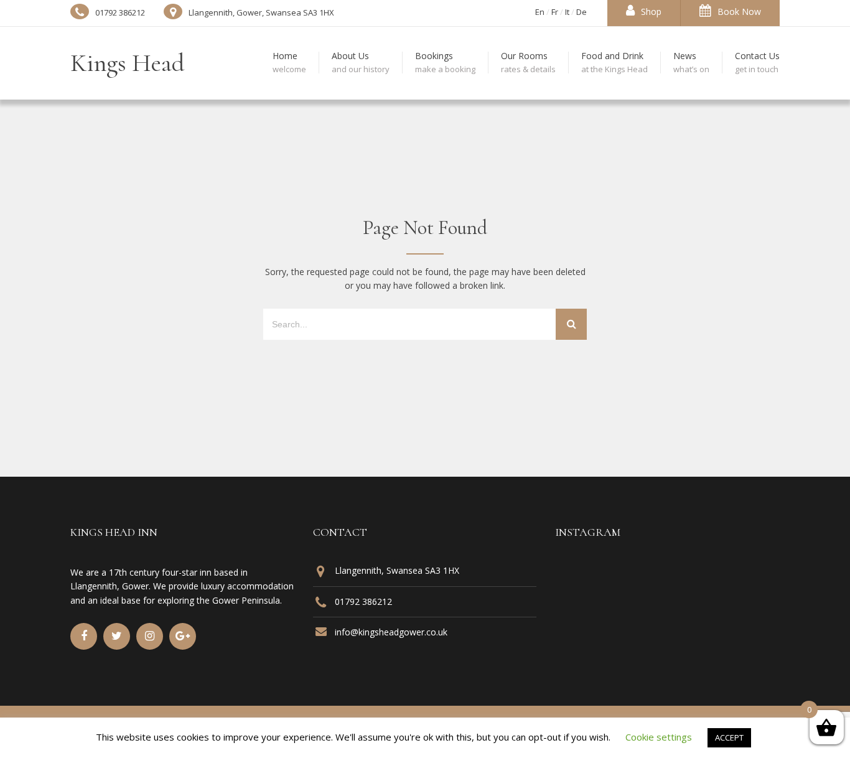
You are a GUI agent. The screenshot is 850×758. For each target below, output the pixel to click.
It (567, 11)
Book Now (739, 11)
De (581, 11)
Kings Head (127, 63)
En (539, 11)
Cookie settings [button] (658, 737)
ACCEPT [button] (729, 737)
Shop (651, 11)
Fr (554, 11)
